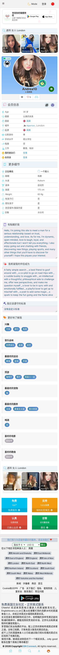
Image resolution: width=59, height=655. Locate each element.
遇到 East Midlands (42, 553)
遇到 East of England (14, 558)
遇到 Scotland (32, 568)
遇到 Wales (28, 573)
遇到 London (13, 563)
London (40, 125)
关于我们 (30, 588)
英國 (28, 121)
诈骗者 (26, 583)
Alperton (30, 125)
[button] (3, 3)
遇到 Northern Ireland (14, 568)
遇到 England (31, 558)
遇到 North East (28, 563)
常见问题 (39, 591)
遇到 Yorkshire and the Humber (29, 578)
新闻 (19, 583)
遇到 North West (44, 563)
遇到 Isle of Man (46, 558)
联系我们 (28, 591)
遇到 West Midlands (43, 573)
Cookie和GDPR (10, 588)
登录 (44, 4)
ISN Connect (29, 646)
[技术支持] (48, 651)
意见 (40, 583)
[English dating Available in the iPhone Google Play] (29, 596)
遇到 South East (47, 568)
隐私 (39, 588)
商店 (34, 583)
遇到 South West (14, 573)
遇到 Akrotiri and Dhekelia (20, 553)
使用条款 (48, 588)
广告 (22, 588)
